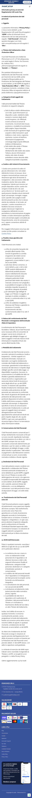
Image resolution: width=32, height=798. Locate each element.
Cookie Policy (6, 233)
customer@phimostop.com (11, 695)
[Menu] (29, 6)
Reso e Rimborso (5, 751)
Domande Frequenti (6, 741)
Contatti (3, 735)
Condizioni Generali (6, 749)
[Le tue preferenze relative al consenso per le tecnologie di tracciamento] (29, 795)
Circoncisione (5, 733)
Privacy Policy (5, 756)
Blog (3, 730)
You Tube (4, 743)
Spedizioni (4, 738)
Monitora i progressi (9, 782)
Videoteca (4, 746)
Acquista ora (27, 2)
